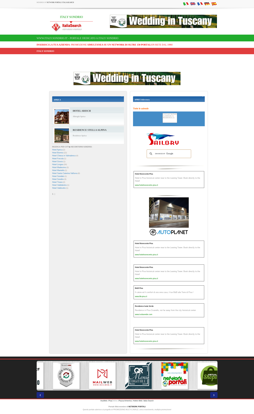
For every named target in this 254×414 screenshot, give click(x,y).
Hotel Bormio (57, 153)
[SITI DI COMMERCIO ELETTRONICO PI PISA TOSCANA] (199, 375)
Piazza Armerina (125, 401)
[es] (214, 4)
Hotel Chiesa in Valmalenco (64, 155)
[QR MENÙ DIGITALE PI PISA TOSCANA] (127, 375)
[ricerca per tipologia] (170, 114)
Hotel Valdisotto (59, 188)
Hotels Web (137, 401)
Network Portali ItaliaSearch (60, 2)
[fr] (200, 4)
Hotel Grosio (57, 161)
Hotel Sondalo (58, 176)
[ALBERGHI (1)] (170, 116)
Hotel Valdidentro (59, 185)
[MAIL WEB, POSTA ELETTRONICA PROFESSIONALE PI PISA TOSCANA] (91, 375)
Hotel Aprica (57, 150)
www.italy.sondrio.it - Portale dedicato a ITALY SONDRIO (77, 38)
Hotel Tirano (57, 182)
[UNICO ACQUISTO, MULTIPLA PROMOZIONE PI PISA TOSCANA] (163, 375)
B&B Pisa (139, 288)
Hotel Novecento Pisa (144, 174)
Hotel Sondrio (58, 179)
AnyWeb (103, 401)
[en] (193, 4)
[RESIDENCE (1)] (170, 118)
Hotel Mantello (58, 170)
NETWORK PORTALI (137, 407)
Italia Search (149, 401)
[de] (207, 4)
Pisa (110, 401)
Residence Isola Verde (144, 306)
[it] (186, 4)
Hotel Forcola (57, 158)
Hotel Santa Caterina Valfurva (64, 173)
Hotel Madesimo (59, 167)
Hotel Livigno (57, 164)
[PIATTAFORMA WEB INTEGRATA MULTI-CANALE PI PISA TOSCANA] (54, 375)
